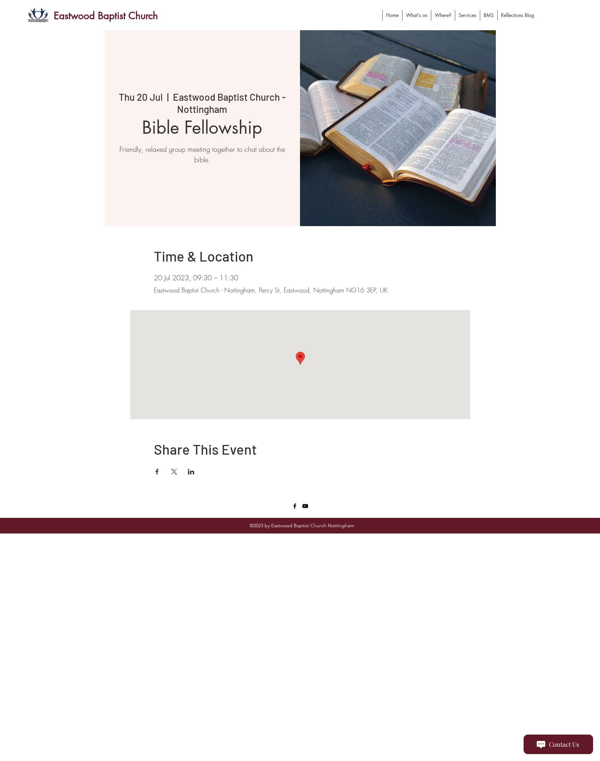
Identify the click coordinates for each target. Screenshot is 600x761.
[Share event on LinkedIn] (191, 471)
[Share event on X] (174, 471)
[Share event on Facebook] (157, 471)
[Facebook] (294, 506)
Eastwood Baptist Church (106, 15)
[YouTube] (305, 506)
